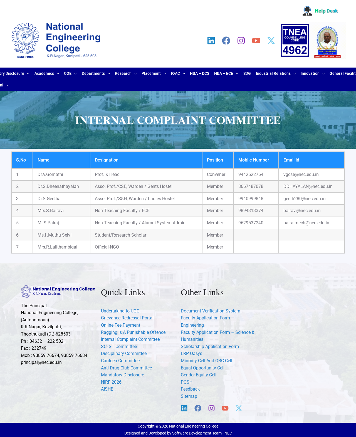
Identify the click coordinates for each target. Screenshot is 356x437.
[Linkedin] (211, 40)
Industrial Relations (273, 73)
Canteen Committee (120, 360)
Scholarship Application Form (210, 346)
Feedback (190, 389)
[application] (26, 73)
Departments (93, 73)
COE (67, 73)
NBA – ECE (223, 73)
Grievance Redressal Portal (127, 318)
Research (123, 73)
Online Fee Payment (120, 325)
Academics (44, 73)
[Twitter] (271, 40)
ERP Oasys (191, 353)
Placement (151, 73)
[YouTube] (256, 40)
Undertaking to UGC (120, 311)
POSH (186, 382)
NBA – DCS (199, 73)
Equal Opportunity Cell (202, 368)
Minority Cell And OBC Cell (206, 360)
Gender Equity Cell (198, 375)
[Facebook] (226, 40)
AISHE (107, 389)
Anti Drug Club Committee (126, 368)
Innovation (310, 73)
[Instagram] (241, 40)
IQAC (175, 73)
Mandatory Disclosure (122, 375)
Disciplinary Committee (124, 353)
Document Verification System (210, 311)
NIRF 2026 (111, 382)
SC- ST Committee (119, 346)
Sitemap (189, 396)
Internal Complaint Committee (130, 339)
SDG (247, 73)
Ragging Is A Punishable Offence (133, 332)
